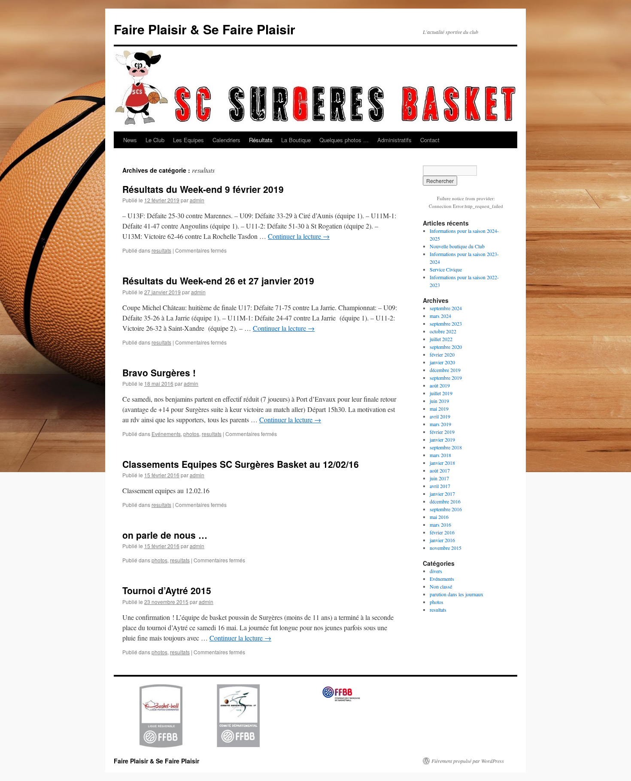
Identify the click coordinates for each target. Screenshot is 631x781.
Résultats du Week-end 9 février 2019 (203, 189)
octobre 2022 (443, 331)
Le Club (155, 140)
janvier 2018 (442, 462)
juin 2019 (439, 400)
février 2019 (442, 431)
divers (436, 570)
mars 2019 (440, 424)
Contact (430, 140)
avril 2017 (440, 485)
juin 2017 (439, 478)
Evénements (166, 433)
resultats (161, 250)
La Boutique (296, 140)
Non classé (441, 586)
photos (191, 433)
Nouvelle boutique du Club (457, 246)
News (130, 140)
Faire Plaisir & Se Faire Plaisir (204, 29)
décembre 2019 (445, 369)
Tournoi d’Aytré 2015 (166, 590)
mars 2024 (440, 315)
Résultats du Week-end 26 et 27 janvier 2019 (218, 280)
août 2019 (440, 385)
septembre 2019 (446, 377)
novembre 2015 (445, 547)
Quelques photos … (344, 140)
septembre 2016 (446, 509)
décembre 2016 (445, 501)
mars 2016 (440, 524)
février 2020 (442, 354)
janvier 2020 (442, 362)
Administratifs (394, 140)
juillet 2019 (441, 393)
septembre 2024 (446, 308)
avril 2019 (440, 416)
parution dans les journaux (456, 594)
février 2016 (442, 532)
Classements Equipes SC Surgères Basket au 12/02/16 (240, 464)
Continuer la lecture (299, 236)
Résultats (261, 140)
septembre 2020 (446, 346)
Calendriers (226, 140)
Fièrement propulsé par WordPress (467, 760)
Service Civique (446, 269)
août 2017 (440, 470)
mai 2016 (439, 516)
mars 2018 (440, 455)
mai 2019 (439, 408)
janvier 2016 (442, 540)
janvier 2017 (442, 493)
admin (197, 200)
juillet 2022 (441, 339)
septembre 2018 (446, 447)
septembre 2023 (446, 323)
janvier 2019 (442, 439)
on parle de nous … (164, 534)
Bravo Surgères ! (159, 372)
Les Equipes (188, 140)
